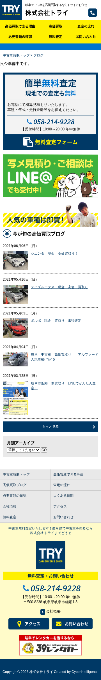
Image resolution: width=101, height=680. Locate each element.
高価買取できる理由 (20, 26)
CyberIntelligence (85, 672)
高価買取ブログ (14, 485)
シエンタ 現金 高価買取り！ (54, 253)
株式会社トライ (46, 13)
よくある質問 (63, 496)
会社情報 (9, 506)
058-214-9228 (92, 12)
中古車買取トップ (16, 55)
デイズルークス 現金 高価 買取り (59, 287)
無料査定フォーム (56, 142)
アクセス (60, 506)
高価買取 (55, 26)
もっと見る (50, 426)
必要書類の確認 (20, 36)
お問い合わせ (86, 36)
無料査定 (55, 36)
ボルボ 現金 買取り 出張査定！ (58, 321)
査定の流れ (85, 26)
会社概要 (53, 611)
